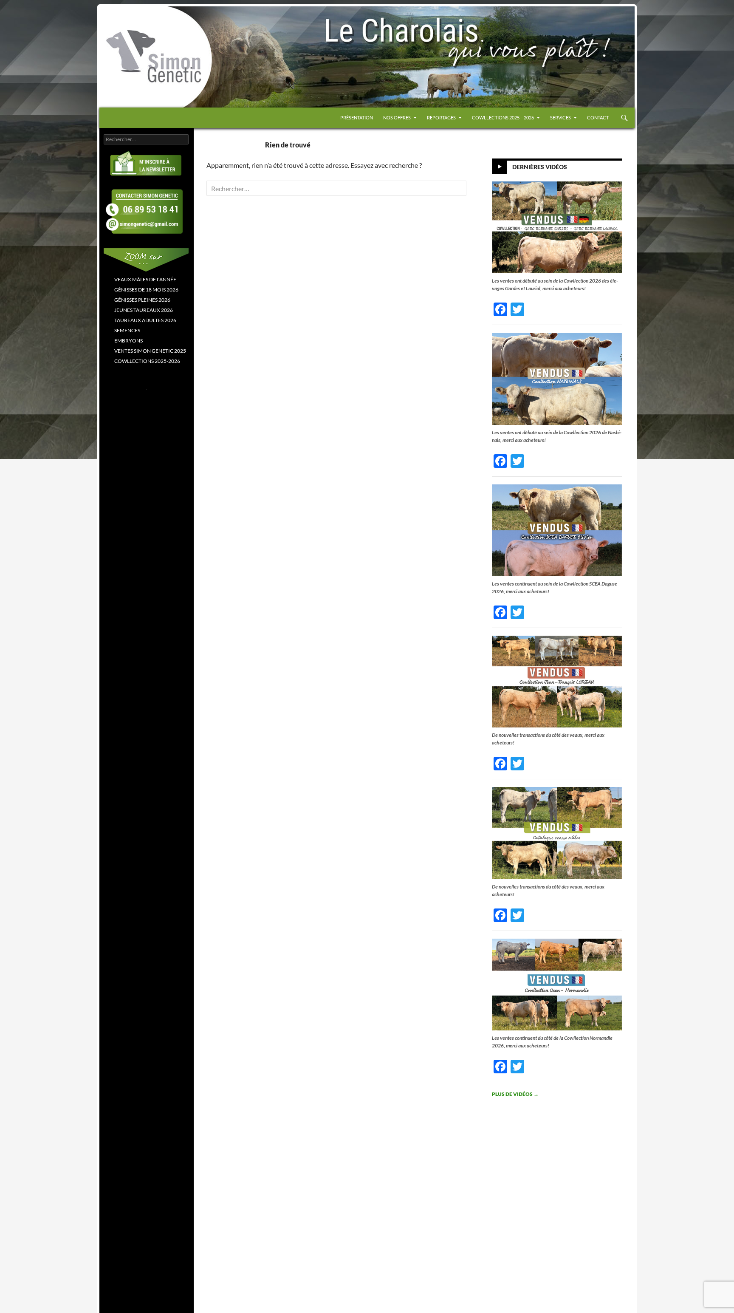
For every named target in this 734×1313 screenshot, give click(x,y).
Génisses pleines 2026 (142, 300)
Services (560, 117)
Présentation (356, 117)
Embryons (128, 340)
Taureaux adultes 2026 (145, 320)
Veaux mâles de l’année (145, 279)
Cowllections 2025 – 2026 (503, 117)
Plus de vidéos (515, 1094)
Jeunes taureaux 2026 (143, 310)
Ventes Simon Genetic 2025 (150, 351)
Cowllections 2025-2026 (147, 361)
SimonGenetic (129, 24)
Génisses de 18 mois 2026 (146, 289)
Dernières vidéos (539, 166)
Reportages (441, 117)
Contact (598, 117)
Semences (127, 330)
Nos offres (397, 117)
